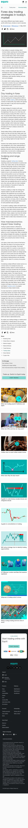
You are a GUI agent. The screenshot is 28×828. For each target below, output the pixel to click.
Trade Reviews (7, 348)
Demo (3, 715)
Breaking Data (7, 338)
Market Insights (7, 343)
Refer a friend (17, 713)
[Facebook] (8, 668)
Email (5, 674)
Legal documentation (7, 738)
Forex (3, 688)
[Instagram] (14, 668)
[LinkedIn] (20, 668)
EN (16, 734)
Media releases (5, 727)
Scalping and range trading (9, 365)
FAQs (5, 681)
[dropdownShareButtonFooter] (12, 332)
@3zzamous (15, 26)
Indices (3, 691)
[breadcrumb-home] (1, 7)
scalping (12, 99)
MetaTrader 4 (17, 688)
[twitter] (5, 29)
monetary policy (11, 286)
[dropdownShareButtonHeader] (12, 29)
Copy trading (5, 713)
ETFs (3, 697)
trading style (14, 161)
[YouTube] (17, 668)
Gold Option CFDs (6, 701)
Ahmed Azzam (6, 26)
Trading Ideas (12, 7)
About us (4, 723)
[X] (11, 668)
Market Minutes (7, 345)
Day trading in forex (7, 363)
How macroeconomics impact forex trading (13, 367)
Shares (3, 695)
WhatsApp (6, 677)
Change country (8, 734)
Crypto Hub (6, 355)
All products (4, 704)
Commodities (5, 693)
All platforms (17, 693)
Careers (4, 725)
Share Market (6, 353)
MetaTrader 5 (17, 691)
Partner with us (17, 711)
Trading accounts (6, 711)
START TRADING (14, 377)
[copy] (7, 29)
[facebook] (2, 29)
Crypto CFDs (5, 699)
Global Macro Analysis (9, 341)
